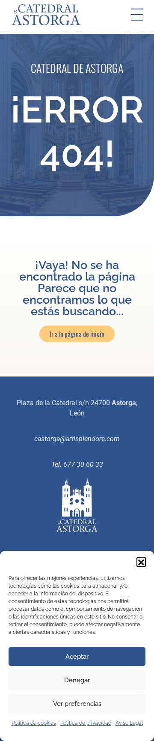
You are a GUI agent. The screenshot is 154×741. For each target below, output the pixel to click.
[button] (141, 561)
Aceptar (77, 656)
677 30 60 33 (83, 464)
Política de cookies (34, 723)
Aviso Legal (129, 723)
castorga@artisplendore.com (77, 439)
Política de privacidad (85, 723)
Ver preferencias (77, 704)
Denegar (77, 680)
